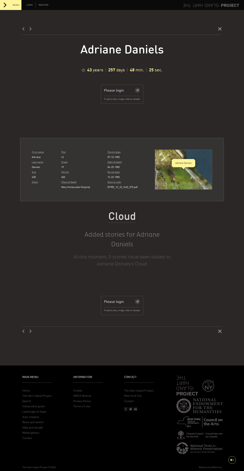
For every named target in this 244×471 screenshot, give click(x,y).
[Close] (220, 29)
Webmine (216, 467)
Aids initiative (30, 417)
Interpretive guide (33, 406)
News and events (33, 422)
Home (26, 390)
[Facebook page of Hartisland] (125, 409)
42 (62, 157)
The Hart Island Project (37, 395)
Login (29, 5)
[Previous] (24, 29)
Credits (77, 390)
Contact (27, 438)
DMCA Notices (82, 395)
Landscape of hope (34, 411)
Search (26, 401)
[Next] (30, 29)
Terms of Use (81, 406)
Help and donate (32, 427)
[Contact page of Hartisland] (135, 409)
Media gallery (30, 432)
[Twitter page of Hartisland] (130, 409)
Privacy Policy (82, 401)
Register (43, 5)
